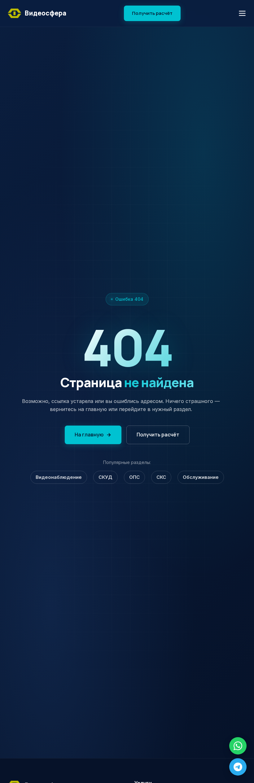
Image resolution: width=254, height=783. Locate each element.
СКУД (105, 477)
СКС (161, 477)
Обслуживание (201, 477)
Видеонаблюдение (59, 477)
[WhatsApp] (238, 746)
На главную (89, 434)
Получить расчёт (152, 13)
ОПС (134, 477)
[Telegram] (238, 767)
